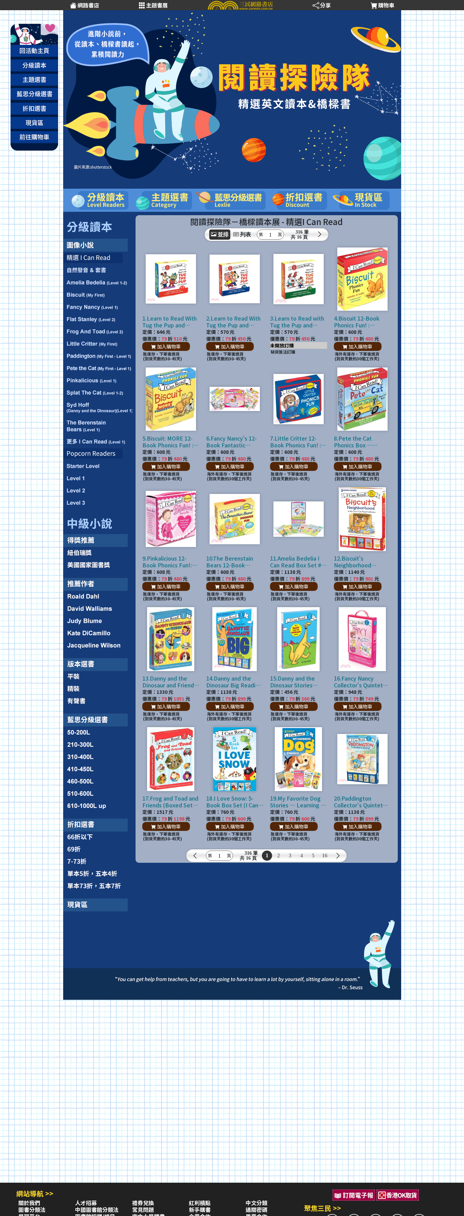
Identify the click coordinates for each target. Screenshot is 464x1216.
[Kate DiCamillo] (97, 633)
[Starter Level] (97, 466)
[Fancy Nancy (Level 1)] (97, 306)
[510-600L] (97, 793)
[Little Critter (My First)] (97, 343)
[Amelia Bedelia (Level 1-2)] (97, 282)
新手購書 (200, 1209)
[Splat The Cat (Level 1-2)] (97, 392)
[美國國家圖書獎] (97, 565)
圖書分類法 (32, 1209)
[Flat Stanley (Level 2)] (97, 318)
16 (324, 855)
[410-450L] (97, 768)
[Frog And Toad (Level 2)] (97, 331)
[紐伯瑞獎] (97, 552)
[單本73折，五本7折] (97, 885)
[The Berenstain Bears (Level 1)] (97, 425)
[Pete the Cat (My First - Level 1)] (97, 368)
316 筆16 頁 (302, 234)
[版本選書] (97, 662)
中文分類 (256, 1203)
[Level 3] (97, 503)
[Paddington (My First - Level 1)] (97, 356)
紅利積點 (200, 1203)
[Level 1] (97, 478)
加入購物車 (168, 346)
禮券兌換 (143, 1203)
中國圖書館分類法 (97, 1209)
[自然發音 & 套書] (97, 270)
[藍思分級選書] (97, 717)
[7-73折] (97, 861)
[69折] (97, 849)
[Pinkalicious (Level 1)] (97, 380)
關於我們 (29, 1203)
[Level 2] (97, 490)
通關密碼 (256, 1209)
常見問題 (143, 1209)
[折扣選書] (97, 822)
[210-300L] (97, 743)
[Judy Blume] (97, 619)
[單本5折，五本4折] (97, 873)
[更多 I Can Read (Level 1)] (97, 440)
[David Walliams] (97, 606)
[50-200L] (97, 732)
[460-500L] (97, 780)
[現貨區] (97, 903)
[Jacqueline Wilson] (97, 647)
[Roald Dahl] (97, 595)
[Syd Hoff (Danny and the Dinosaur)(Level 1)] (97, 407)
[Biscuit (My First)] (97, 294)
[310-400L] (97, 755)
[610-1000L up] (97, 806)
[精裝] (97, 688)
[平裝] (97, 676)
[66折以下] (97, 837)
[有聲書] (97, 702)
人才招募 (86, 1203)
